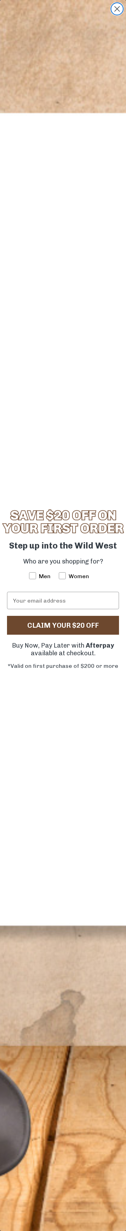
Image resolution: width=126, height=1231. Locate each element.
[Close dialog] (117, 9)
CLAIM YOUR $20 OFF (63, 625)
